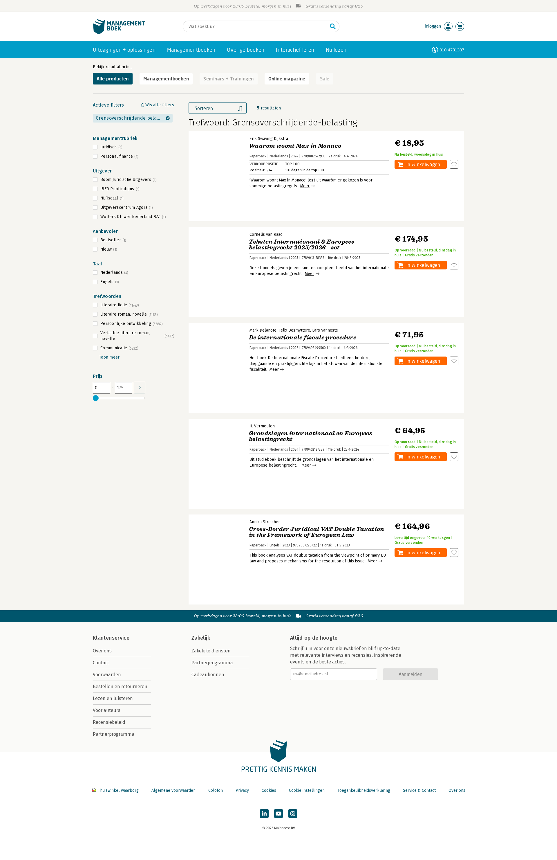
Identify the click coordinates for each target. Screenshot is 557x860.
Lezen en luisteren (113, 698)
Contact (101, 662)
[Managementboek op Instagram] (292, 813)
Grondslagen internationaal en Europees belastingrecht (310, 436)
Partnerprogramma (113, 734)
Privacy (242, 790)
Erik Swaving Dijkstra (268, 138)
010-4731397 (452, 49)
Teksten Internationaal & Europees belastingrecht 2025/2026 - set (301, 244)
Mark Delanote (262, 330)
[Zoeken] (332, 26)
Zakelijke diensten (211, 651)
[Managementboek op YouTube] (278, 813)
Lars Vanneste (325, 330)
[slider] (96, 398)
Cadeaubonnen (207, 674)
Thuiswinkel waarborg (118, 790)
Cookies (269, 790)
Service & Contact (419, 790)
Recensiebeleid (109, 722)
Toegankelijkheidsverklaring (363, 790)
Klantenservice (111, 638)
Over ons (102, 651)
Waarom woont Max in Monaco (295, 146)
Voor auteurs (106, 710)
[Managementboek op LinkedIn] (264, 813)
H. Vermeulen (262, 426)
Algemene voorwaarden (173, 790)
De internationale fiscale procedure (302, 337)
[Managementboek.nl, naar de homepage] (119, 32)
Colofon (215, 790)
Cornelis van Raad (266, 234)
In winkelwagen (423, 164)
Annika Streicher (264, 521)
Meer (305, 185)
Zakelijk (200, 638)
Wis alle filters (159, 104)
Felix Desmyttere (294, 330)
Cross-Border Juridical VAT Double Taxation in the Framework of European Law (316, 532)
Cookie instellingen (307, 790)
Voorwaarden (107, 674)
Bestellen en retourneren (120, 686)
